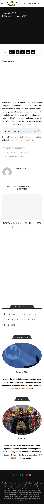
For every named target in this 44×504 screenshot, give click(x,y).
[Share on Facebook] (17, 52)
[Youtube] (35, 3)
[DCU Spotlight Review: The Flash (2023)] (22, 207)
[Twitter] (27, 3)
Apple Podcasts (17, 140)
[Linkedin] (32, 3)
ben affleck (19, 149)
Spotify (27, 140)
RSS (33, 140)
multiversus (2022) (10, 153)
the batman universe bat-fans (14, 156)
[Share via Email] (33, 52)
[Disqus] (22, 261)
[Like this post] (12, 52)
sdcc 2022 (24, 153)
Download (30, 137)
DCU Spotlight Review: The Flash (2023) (22, 223)
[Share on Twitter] (22, 52)
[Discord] (38, 3)
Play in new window (17, 137)
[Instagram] (30, 3)
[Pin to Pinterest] (28, 52)
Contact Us (22, 500)
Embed (38, 137)
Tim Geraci (8, 16)
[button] (4, 211)
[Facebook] (24, 3)
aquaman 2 (7, 149)
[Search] (41, 3)
